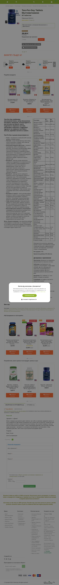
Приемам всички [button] (29, 295)
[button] (29, 299)
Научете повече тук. (41, 291)
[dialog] (29, 292)
